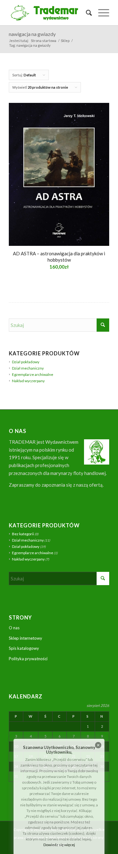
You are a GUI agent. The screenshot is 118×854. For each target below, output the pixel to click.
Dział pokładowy (25, 361)
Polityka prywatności (28, 658)
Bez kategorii (23, 533)
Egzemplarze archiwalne (32, 374)
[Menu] (100, 12)
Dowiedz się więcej (59, 844)
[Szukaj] (86, 12)
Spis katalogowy (24, 648)
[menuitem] (86, 12)
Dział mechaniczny (28, 368)
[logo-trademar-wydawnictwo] (49, 12)
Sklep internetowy (25, 638)
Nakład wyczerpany (28, 380)
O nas (14, 627)
